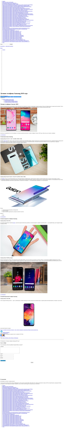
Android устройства (3, 96)
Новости (11, 96)
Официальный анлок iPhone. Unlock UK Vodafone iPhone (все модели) (14, 24)
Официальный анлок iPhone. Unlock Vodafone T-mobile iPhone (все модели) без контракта (17, 25)
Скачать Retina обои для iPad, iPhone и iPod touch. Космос (12, 37)
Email (1, 355)
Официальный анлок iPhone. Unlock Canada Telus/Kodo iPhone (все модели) (15, 12)
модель (14, 222)
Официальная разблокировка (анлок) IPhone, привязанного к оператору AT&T (15, 5)
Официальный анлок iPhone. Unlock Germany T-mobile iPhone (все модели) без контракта (17, 13)
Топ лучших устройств (17, 96)
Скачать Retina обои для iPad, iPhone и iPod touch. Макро (12, 422)
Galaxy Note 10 (8, 337)
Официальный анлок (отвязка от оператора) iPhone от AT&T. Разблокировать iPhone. (16, 6)
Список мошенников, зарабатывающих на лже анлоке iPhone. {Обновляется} (15, 40)
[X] (3, 335)
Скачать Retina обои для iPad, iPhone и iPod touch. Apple (11, 31)
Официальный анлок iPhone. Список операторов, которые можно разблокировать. (16, 26)
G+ (7, 333)
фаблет (3, 178)
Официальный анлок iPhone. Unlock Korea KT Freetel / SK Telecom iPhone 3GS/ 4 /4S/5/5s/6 (17, 14)
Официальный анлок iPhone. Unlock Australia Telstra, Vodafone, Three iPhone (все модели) (17, 9)
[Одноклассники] (2, 335)
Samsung (8, 96)
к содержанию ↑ (3, 134)
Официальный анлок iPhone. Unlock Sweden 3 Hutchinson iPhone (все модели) (15, 19)
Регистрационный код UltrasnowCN (8, 29)
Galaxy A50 (4, 337)
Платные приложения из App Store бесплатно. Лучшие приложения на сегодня (15, 28)
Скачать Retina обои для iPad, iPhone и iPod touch (10, 30)
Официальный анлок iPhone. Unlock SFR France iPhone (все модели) (14, 17)
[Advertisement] (32, 370)
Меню (1, 48)
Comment (2, 346)
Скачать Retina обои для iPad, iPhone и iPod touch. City (11, 32)
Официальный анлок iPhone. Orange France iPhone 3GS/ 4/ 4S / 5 (13, 7)
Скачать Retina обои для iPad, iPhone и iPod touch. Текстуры (12, 38)
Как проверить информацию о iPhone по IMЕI (10, 3)
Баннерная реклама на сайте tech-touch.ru (9, 387)
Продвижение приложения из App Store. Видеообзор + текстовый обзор (14, 413)
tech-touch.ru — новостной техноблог (6, 46)
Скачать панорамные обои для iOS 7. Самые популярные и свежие (13, 39)
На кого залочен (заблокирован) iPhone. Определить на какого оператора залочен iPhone (17, 4)
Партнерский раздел (5, 27)
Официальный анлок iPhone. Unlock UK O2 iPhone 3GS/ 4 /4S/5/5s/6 (14, 22)
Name (1, 353)
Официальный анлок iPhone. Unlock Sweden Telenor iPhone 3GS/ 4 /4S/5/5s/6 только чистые (17, 404)
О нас (3, 42)
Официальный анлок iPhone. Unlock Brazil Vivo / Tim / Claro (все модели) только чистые (17, 11)
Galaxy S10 (5, 140)
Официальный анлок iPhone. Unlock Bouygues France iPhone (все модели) (14, 10)
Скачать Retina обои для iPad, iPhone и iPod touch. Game (11, 34)
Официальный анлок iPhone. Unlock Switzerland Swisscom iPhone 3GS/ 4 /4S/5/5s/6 (16, 21)
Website (1, 357)
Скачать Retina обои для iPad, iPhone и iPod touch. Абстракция (12, 35)
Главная (3, 1)
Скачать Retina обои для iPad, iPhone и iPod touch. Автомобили (13, 36)
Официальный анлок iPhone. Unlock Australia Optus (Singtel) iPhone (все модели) (16, 8)
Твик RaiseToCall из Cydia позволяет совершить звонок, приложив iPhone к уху (16, 41)
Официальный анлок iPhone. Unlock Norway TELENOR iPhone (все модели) (15, 16)
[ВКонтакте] (1, 335)
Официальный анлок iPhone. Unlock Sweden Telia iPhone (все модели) (14, 405)
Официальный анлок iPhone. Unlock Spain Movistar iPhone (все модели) (14, 18)
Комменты (6, 95)
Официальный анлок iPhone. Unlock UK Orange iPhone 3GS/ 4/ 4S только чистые (16, 23)
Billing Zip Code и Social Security (7, 2)
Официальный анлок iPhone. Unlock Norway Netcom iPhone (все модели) (14, 15)
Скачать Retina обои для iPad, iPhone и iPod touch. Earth (11, 33)
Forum (32, 362)
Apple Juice (5, 333)
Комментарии (2, 336)
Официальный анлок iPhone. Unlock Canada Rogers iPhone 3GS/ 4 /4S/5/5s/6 (15, 396)
